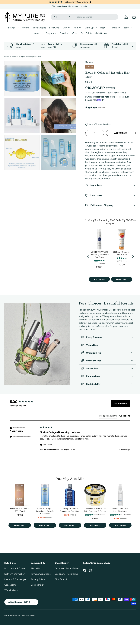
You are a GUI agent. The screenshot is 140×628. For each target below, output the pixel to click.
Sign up (55, 6)
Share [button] (73, 449)
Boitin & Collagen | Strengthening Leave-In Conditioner (45, 511)
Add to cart (120, 133)
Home (6, 56)
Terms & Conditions (41, 573)
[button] (110, 107)
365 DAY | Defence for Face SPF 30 (122, 253)
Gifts (74, 33)
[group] (24, 401)
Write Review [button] (120, 403)
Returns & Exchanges (15, 579)
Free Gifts (54, 27)
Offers (25, 27)
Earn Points (86, 33)
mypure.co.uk (15, 615)
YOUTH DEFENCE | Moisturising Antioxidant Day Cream (99, 254)
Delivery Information (14, 573)
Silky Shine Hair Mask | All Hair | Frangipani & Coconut (95, 510)
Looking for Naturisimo (66, 573)
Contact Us (10, 584)
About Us (35, 568)
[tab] (108, 416)
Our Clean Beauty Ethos (67, 568)
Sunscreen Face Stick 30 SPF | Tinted (19, 510)
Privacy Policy (38, 579)
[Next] (133, 256)
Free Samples (39, 27)
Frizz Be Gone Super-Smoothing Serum (120, 510)
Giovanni (89, 62)
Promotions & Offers (14, 568)
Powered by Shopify (28, 615)
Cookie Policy (37, 584)
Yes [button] (61, 449)
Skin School (101, 33)
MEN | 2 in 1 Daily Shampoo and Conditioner (70, 510)
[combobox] (84, 17)
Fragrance (51, 33)
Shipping (101, 93)
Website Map (11, 590)
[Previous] (88, 256)
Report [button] (67, 449)
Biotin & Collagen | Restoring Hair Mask (26, 56)
